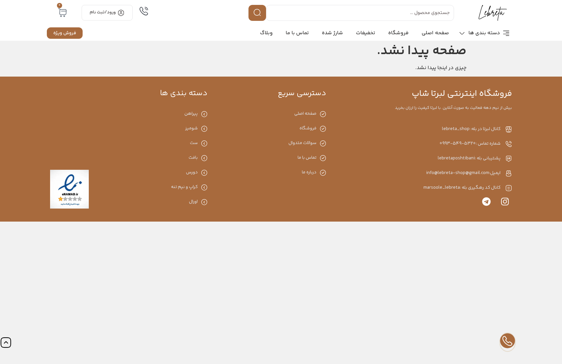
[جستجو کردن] (257, 13)
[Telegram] (486, 202)
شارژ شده (332, 33)
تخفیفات (365, 33)
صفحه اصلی (435, 33)
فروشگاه (398, 33)
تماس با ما (297, 33)
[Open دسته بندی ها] (462, 33)
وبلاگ (266, 33)
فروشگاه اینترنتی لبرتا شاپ (462, 94)
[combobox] (360, 13)
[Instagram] (505, 202)
